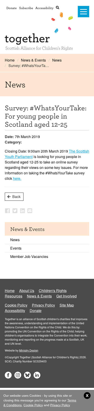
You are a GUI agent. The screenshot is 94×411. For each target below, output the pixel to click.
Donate (11, 8)
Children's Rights (53, 290)
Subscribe (26, 8)
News (57, 60)
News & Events (33, 60)
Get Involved (66, 296)
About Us (26, 290)
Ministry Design (28, 350)
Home (10, 60)
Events (15, 248)
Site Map (67, 305)
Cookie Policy (16, 305)
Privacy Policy (43, 305)
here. (17, 178)
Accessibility (44, 8)
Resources (13, 296)
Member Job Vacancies (29, 256)
